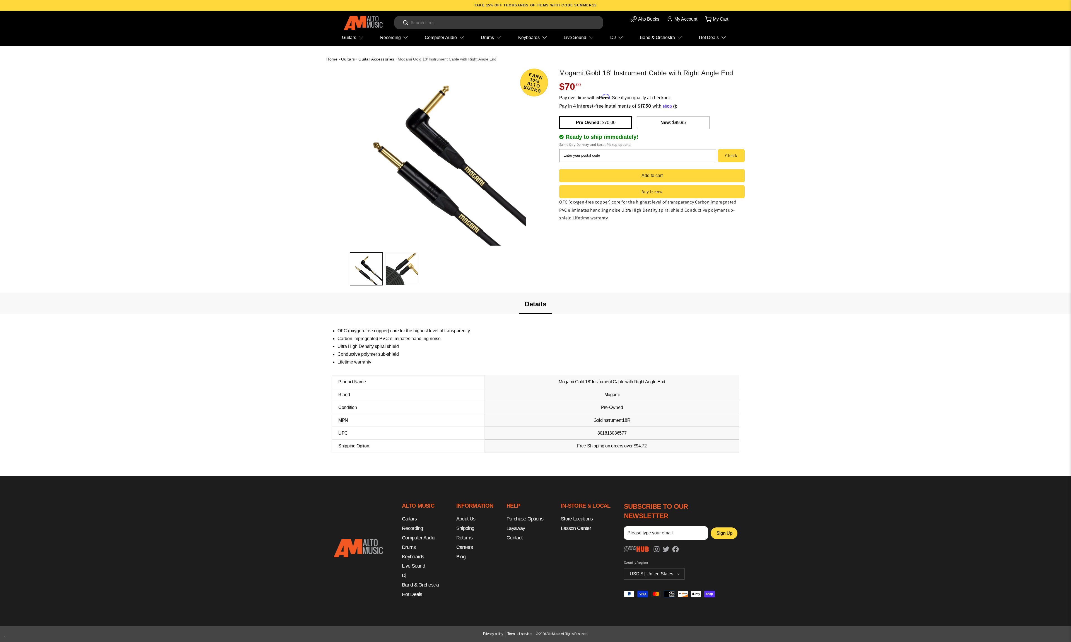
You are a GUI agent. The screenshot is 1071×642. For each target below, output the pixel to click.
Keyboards (413, 556)
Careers (464, 547)
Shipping (465, 528)
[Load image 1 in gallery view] (366, 269)
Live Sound (413, 566)
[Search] (405, 22)
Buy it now (652, 191)
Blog (460, 556)
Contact (514, 538)
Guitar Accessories (376, 59)
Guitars (348, 59)
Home (331, 59)
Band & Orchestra (420, 585)
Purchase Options (524, 519)
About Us (465, 519)
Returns (464, 538)
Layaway (515, 528)
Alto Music (553, 634)
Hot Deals (412, 594)
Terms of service (519, 634)
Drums (409, 547)
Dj (404, 575)
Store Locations (577, 519)
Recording (412, 528)
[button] (716, 19)
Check (731, 155)
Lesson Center (576, 528)
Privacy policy (493, 634)
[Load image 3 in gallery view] (401, 269)
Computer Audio (418, 538)
